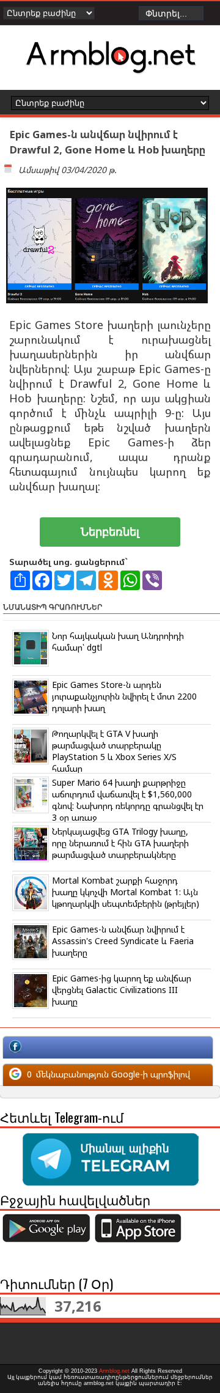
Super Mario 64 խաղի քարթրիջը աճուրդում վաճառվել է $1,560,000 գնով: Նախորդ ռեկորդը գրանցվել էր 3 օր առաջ (128, 800)
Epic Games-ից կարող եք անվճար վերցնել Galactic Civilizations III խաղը (121, 989)
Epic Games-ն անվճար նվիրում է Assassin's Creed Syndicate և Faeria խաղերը (123, 940)
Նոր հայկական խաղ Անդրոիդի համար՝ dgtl (118, 641)
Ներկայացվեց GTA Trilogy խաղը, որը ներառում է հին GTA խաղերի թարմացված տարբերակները (120, 843)
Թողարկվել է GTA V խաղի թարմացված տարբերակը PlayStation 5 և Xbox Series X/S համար (114, 751)
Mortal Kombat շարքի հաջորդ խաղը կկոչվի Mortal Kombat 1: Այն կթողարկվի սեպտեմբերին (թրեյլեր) (125, 891)
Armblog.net (114, 1371)
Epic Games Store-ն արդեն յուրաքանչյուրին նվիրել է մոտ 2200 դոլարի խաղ (124, 696)
